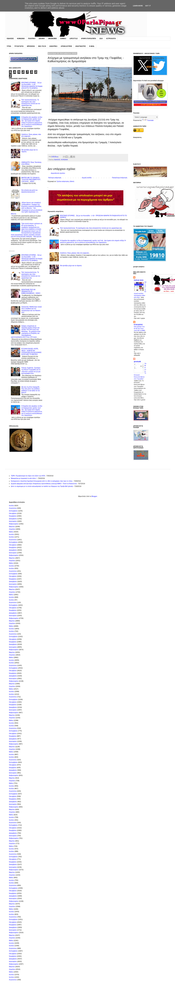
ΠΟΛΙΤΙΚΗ (31, 38)
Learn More (138, 6)
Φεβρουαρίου (13, 524)
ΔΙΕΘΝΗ (42, 38)
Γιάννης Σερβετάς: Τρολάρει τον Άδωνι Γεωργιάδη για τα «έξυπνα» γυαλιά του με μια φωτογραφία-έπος (30, 370)
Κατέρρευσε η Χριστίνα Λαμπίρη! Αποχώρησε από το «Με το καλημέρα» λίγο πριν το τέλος (42, 481)
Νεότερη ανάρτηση (54, 178)
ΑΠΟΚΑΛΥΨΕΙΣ (66, 46)
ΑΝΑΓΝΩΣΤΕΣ (80, 46)
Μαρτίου (12, 526)
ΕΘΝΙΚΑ (63, 38)
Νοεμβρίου (13, 516)
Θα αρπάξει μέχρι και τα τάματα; (71, 265)
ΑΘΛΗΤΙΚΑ (53, 46)
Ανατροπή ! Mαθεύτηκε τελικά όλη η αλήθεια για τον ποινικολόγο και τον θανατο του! (31, 309)
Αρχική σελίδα (86, 178)
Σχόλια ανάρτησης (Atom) (65, 181)
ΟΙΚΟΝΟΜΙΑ (52, 38)
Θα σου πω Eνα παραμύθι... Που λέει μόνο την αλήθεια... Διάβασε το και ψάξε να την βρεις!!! (31, 389)
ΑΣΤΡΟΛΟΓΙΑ (111, 38)
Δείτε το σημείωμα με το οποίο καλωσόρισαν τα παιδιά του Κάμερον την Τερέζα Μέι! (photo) (42, 486)
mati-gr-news (138, 280)
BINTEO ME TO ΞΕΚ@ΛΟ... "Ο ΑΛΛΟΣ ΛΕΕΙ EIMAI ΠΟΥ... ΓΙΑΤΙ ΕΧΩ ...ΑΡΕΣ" (31, 179)
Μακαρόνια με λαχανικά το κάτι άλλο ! (24, 478)
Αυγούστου (13, 508)
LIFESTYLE (74, 38)
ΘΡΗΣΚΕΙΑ (31, 46)
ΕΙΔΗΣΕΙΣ (10, 38)
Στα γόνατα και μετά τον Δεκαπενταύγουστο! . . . (29, 191)
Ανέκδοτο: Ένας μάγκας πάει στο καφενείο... (75, 253)
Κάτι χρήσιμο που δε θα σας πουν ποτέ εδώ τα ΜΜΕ (139, 328)
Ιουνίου (11, 534)
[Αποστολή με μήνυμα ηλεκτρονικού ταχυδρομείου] (64, 156)
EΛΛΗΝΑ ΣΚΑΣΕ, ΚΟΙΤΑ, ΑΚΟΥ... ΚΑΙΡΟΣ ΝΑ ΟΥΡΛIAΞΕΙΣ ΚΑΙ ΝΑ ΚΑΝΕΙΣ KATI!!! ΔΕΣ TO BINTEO (31, 351)
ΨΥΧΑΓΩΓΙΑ (19, 46)
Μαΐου (11, 532)
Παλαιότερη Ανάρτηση (119, 178)
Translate (150, 120)
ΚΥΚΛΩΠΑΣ (138, 325)
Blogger (94, 496)
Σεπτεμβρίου (13, 511)
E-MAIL (91, 46)
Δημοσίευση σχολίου (58, 173)
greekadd (137, 361)
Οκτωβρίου (13, 513)
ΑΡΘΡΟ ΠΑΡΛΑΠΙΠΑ (88, 38)
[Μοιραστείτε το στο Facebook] (71, 156)
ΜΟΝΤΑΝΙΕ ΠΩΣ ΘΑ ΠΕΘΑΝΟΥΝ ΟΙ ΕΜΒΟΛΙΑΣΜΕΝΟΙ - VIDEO (30, 291)
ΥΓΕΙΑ (9, 46)
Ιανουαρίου (13, 521)
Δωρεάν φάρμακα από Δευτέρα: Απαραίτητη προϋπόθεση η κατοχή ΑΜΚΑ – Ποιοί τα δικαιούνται (44, 484)
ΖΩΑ (101, 38)
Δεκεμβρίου (13, 519)
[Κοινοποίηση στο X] (69, 156)
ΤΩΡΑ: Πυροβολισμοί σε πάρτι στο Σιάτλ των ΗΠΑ (28, 476)
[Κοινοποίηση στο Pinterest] (74, 156)
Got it (148, 6)
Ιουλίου (11, 506)
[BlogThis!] (66, 156)
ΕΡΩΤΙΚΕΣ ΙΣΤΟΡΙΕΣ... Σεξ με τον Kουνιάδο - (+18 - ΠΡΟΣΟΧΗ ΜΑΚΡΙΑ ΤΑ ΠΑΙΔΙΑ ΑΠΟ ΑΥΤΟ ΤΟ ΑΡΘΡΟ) (31, 85)
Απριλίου (12, 529)
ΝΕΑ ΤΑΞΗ (42, 46)
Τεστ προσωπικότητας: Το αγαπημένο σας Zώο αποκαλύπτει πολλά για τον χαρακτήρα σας (91, 228)
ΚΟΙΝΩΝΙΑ (21, 38)
